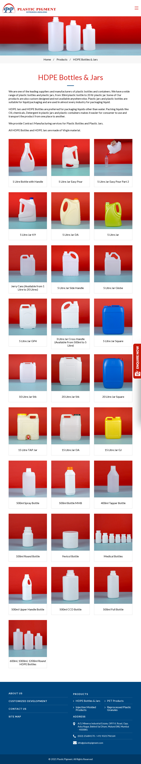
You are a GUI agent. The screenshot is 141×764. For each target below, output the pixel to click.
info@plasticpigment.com (90, 742)
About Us (15, 693)
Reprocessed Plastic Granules (119, 708)
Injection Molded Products (86, 708)
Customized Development (28, 701)
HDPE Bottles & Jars (88, 700)
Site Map (15, 716)
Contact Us (17, 709)
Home (47, 59)
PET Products (115, 700)
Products (62, 59)
